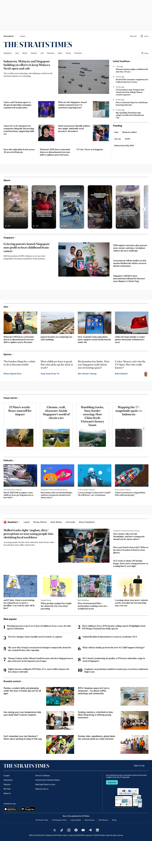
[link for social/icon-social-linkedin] (97, 830)
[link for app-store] (11, 809)
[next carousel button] (143, 209)
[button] (10, 36)
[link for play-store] (28, 809)
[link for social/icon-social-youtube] (83, 830)
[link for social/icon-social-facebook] (76, 830)
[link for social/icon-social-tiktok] (62, 830)
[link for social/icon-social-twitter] (54, 830)
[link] (38, 44)
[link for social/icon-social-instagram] (69, 830)
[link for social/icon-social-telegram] (90, 830)
